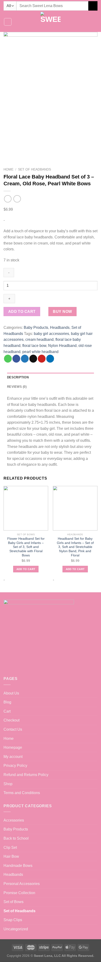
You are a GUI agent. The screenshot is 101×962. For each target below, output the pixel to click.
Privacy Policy (15, 766)
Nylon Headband (62, 346)
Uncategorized (16, 929)
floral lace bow (34, 346)
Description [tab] (18, 377)
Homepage (13, 747)
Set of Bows (13, 902)
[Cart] (95, 22)
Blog (7, 702)
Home (8, 169)
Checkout (11, 720)
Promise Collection (19, 893)
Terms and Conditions (22, 793)
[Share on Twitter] (25, 359)
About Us (11, 693)
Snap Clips (13, 920)
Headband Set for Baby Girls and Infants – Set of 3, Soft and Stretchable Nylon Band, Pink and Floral (75, 547)
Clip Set (10, 848)
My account (13, 757)
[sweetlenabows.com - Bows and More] (50, 22)
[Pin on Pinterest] (42, 359)
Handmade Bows (18, 866)
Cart (7, 711)
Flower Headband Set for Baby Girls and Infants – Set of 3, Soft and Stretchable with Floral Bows (26, 547)
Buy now (62, 312)
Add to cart (22, 312)
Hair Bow (11, 856)
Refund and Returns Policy (26, 775)
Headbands (60, 328)
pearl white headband (40, 352)
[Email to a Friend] (33, 359)
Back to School (16, 838)
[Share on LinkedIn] (50, 359)
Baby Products (36, 328)
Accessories (14, 820)
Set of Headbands (34, 169)
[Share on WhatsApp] (8, 359)
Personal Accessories (22, 884)
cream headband (39, 339)
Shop (8, 784)
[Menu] (8, 22)
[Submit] (92, 5)
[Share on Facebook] (16, 359)
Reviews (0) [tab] (17, 386)
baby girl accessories (51, 334)
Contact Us (13, 729)
